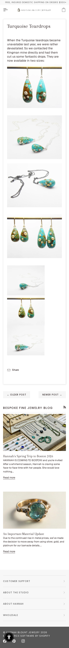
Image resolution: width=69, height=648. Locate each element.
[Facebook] (5, 641)
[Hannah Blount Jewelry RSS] (64, 407)
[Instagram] (23, 641)
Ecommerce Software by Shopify (26, 635)
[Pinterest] (14, 641)
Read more (9, 477)
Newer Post (52, 394)
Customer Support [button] (16, 581)
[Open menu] (9, 10)
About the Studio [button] (16, 592)
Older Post (16, 394)
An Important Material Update (23, 534)
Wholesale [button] (10, 615)
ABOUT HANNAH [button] (13, 603)
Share (15, 369)
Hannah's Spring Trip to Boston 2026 (28, 456)
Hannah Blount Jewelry (23, 632)
